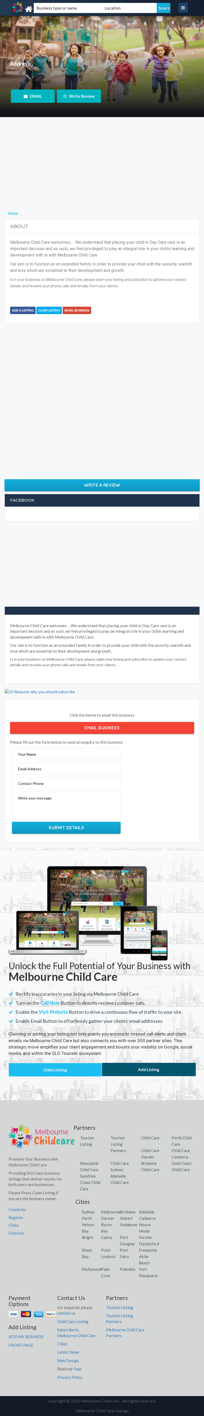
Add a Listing (23, 310)
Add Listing (148, 1069)
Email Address (29, 769)
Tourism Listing (119, 1307)
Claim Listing (49, 310)
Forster (145, 1237)
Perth (87, 1218)
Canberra (147, 1218)
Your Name (27, 754)
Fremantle (148, 1250)
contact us (66, 1313)
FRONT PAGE (20, 1345)
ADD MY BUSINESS (26, 1336)
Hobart (126, 1218)
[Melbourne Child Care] (39, 9)
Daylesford (149, 1243)
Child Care (150, 1137)
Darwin (107, 1218)
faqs (78, 1368)
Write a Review (102, 485)
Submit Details (66, 827)
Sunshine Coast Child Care (90, 1182)
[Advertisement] (102, 173)
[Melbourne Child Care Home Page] (41, 1138)
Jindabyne (128, 1224)
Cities (13, 1225)
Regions (15, 1217)
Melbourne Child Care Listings (102, 1410)
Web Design (68, 1360)
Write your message (35, 798)
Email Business (77, 310)
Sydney (88, 1211)
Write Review (81, 96)
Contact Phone (31, 783)
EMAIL (35, 96)
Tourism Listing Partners (118, 1144)
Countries (17, 1209)
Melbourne (110, 1211)
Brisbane (127, 1211)
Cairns (106, 1237)
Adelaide (146, 1211)
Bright (87, 1237)
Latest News (68, 1352)
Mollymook (92, 1269)
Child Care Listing (72, 1321)
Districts (16, 1233)
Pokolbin (127, 1269)
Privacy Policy (70, 1377)
